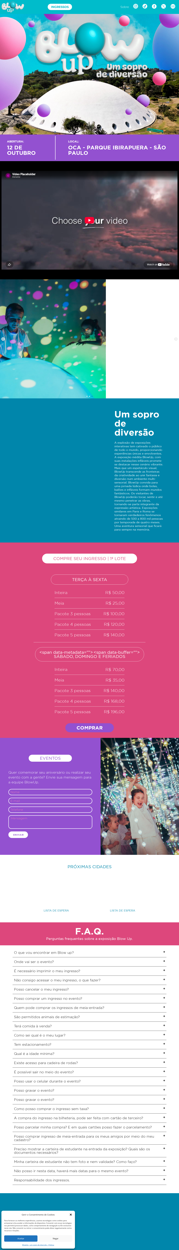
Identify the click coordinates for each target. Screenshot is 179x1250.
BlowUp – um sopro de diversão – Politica (38, 1245)
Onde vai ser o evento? (34, 962)
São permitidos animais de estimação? (47, 1017)
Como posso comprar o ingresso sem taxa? (51, 1109)
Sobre (124, 7)
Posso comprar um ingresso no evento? (48, 998)
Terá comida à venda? (33, 1026)
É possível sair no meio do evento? (44, 1072)
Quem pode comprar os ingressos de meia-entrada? (59, 1008)
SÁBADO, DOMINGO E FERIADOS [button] (89, 654)
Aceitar (20, 1238)
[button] (70, 1214)
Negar (55, 1238)
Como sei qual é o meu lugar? (39, 1035)
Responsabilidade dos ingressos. (42, 1180)
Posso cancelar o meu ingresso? (41, 989)
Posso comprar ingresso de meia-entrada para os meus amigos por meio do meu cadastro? (84, 1138)
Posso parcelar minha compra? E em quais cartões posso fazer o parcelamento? (83, 1127)
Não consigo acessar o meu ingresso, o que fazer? (57, 980)
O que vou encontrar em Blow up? (44, 953)
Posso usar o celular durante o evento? (47, 1081)
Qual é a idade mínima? (34, 1054)
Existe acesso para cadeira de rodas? (46, 1063)
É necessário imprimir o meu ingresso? (47, 971)
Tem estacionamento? (32, 1044)
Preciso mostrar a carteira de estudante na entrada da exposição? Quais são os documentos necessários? (82, 1150)
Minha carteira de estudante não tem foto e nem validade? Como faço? (75, 1162)
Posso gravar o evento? (34, 1090)
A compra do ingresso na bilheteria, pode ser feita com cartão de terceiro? (78, 1118)
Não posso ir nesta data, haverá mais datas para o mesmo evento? (71, 1171)
